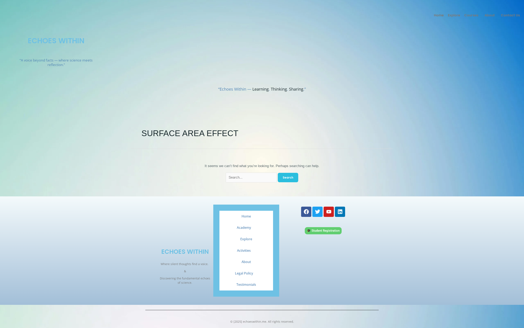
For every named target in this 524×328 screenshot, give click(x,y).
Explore (454, 15)
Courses (471, 15)
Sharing (296, 89)
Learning (260, 89)
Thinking (279, 89)
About (489, 15)
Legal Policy (244, 273)
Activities (244, 250)
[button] (472, 15)
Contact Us (510, 15)
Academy (244, 227)
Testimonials (246, 284)
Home (439, 15)
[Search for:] (252, 177)
